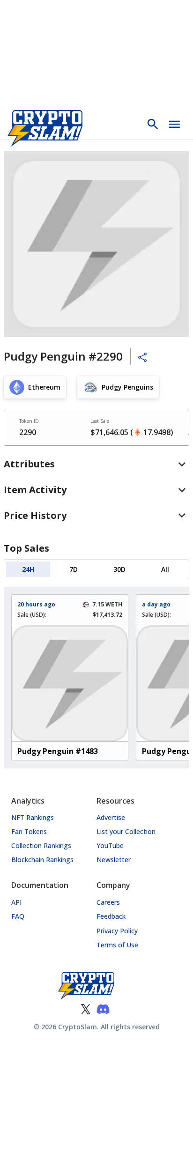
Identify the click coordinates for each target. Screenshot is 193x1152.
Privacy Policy (117, 930)
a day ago (156, 604)
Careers (108, 902)
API (16, 902)
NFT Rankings (32, 817)
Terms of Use (117, 944)
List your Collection (126, 831)
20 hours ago (36, 604)
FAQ (17, 916)
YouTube (110, 845)
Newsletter (113, 859)
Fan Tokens (29, 831)
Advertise (110, 817)
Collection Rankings (41, 845)
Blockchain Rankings (42, 859)
